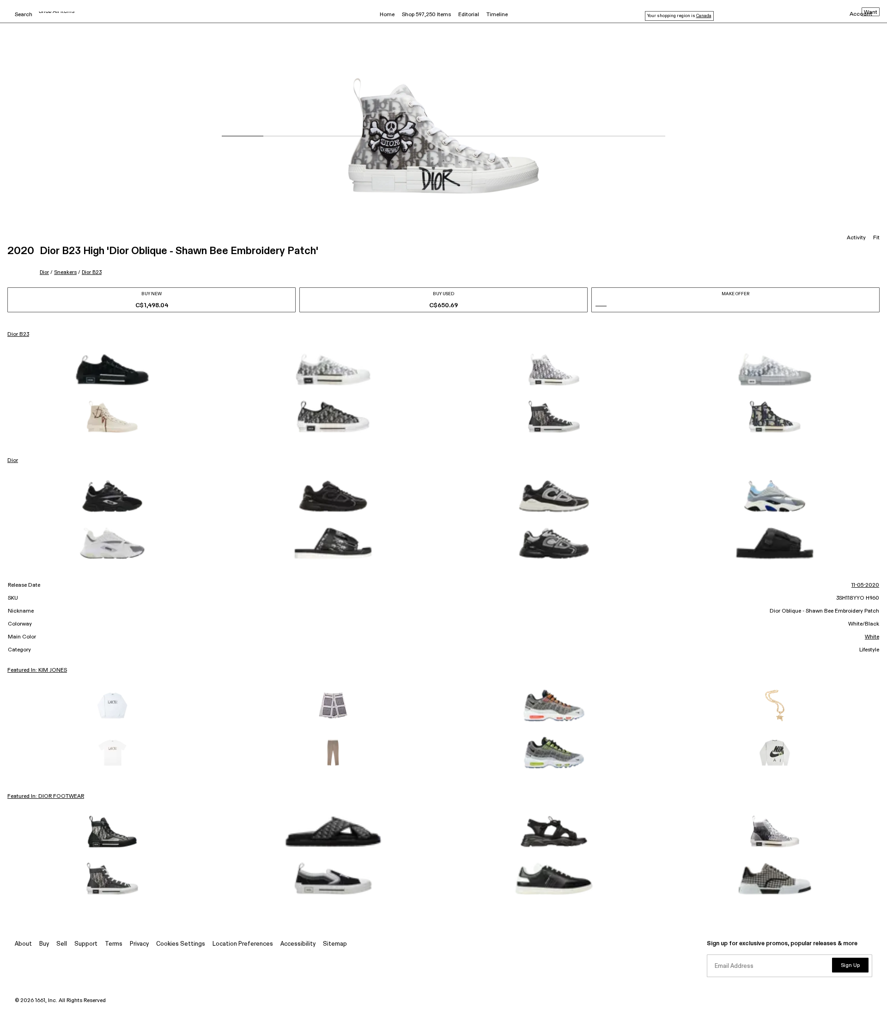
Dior (44, 272)
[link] (112, 369)
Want (870, 12)
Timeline (497, 15)
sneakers (65, 272)
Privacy (139, 944)
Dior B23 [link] (18, 334)
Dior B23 (92, 272)
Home (387, 15)
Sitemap (335, 944)
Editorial (468, 15)
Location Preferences (243, 944)
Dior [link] (12, 460)
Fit (876, 238)
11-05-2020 (865, 585)
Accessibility (298, 944)
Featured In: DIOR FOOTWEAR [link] (45, 796)
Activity (856, 238)
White (872, 637)
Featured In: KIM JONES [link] (37, 670)
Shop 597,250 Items (426, 15)
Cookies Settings (180, 944)
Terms (113, 944)
